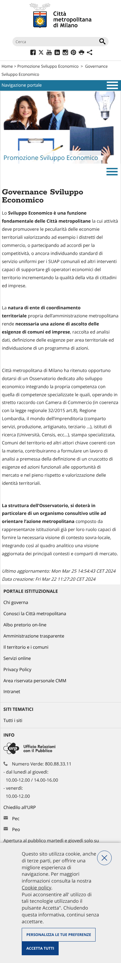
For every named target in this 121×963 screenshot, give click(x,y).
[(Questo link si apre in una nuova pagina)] (33, 53)
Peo (16, 830)
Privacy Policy (17, 670)
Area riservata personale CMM (34, 681)
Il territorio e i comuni (25, 647)
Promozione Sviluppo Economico (48, 66)
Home (7, 66)
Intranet (11, 692)
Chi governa (15, 603)
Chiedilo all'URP (20, 808)
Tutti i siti (12, 721)
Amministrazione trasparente (33, 636)
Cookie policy (36, 887)
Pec (16, 819)
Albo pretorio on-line (25, 625)
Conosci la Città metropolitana (34, 614)
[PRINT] (81, 53)
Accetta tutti (40, 948)
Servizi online (17, 658)
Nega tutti (104, 858)
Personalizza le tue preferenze (58, 934)
